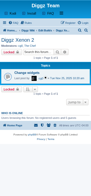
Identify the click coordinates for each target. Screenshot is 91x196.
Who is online (12, 113)
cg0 (20, 45)
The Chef (30, 45)
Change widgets (26, 73)
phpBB (32, 134)
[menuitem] (13, 23)
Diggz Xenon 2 (17, 40)
